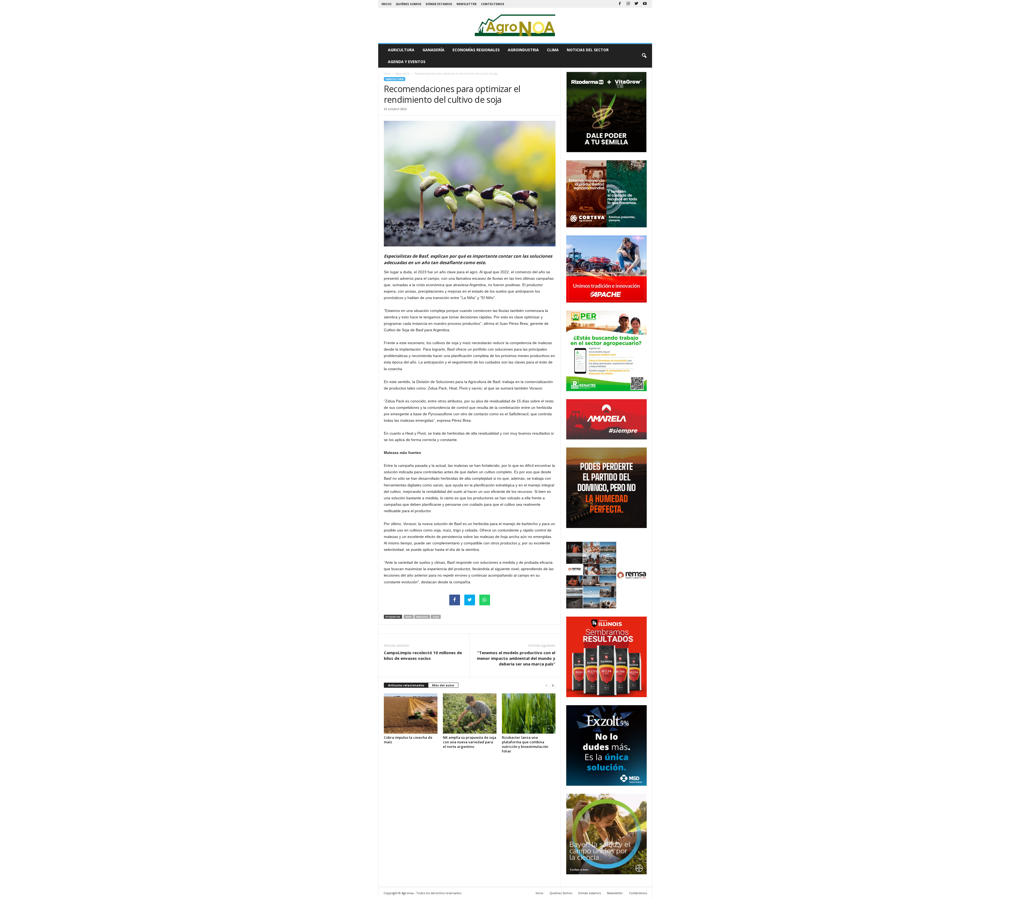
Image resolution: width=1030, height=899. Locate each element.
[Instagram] (628, 4)
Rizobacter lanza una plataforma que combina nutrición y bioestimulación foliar (525, 744)
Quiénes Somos (408, 4)
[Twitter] (636, 4)
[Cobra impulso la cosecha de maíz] (410, 713)
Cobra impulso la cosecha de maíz (408, 739)
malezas (422, 616)
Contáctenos (492, 4)
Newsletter (467, 4)
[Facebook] (620, 4)
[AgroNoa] (515, 25)
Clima (553, 49)
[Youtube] (645, 4)
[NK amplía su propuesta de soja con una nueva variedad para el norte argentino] (469, 713)
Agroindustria (523, 49)
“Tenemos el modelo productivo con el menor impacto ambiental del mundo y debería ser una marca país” (516, 658)
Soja (436, 616)
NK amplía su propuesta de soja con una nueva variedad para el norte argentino (469, 742)
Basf (409, 616)
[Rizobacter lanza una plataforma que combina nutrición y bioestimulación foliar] (529, 713)
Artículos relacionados (406, 685)
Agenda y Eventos (406, 61)
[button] (644, 56)
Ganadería (433, 49)
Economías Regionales (476, 49)
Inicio (386, 4)
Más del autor (443, 685)
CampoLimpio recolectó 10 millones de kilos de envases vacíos (423, 655)
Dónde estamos (439, 4)
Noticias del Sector (588, 49)
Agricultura (401, 49)
